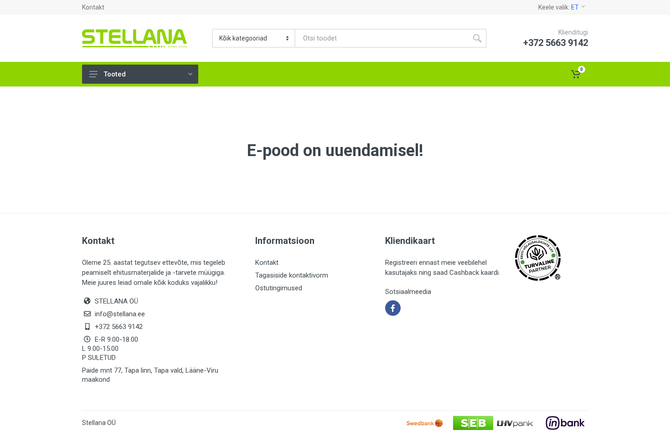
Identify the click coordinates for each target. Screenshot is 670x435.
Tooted (114, 74)
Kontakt (93, 7)
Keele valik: (558, 7)
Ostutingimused (278, 288)
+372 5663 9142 (119, 327)
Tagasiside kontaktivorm (291, 275)
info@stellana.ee (120, 314)
